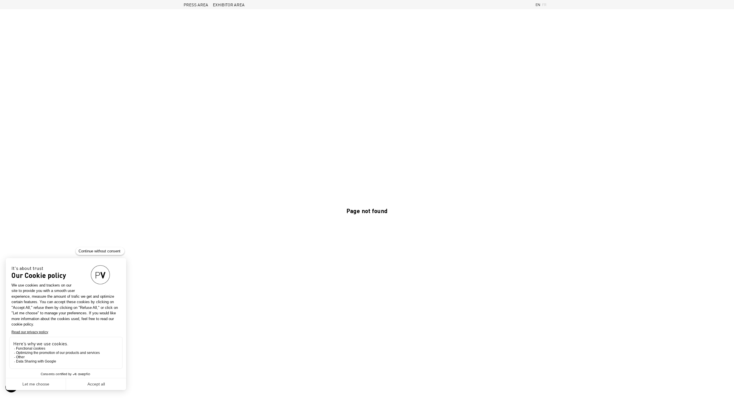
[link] (196, 4)
